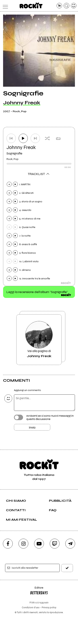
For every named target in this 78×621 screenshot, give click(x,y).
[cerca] (66, 6)
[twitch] (54, 544)
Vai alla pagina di (39, 353)
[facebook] (8, 544)
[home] (31, 5)
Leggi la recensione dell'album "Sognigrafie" (37, 292)
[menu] (4, 6)
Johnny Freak (21, 103)
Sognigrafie (14, 153)
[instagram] (23, 544)
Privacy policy (49, 607)
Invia (32, 427)
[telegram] (70, 544)
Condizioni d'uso (31, 607)
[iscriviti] (67, 568)
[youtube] (39, 544)
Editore (36, 589)
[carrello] (59, 6)
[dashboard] (74, 6)
